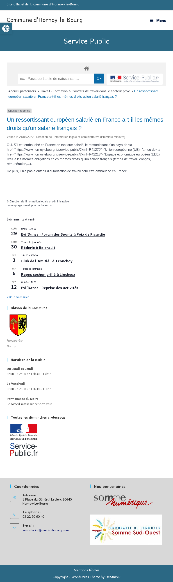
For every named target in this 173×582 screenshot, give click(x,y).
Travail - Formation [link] (54, 91)
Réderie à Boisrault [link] (38, 247)
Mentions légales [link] (87, 570)
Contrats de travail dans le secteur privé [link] (101, 91)
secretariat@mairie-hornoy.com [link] (46, 529)
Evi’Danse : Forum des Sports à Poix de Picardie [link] (63, 234)
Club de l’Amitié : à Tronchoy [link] (47, 261)
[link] (6, 28)
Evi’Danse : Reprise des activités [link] (49, 287)
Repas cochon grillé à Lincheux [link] (48, 274)
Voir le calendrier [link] (18, 296)
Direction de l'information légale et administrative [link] (39, 201)
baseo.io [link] (46, 205)
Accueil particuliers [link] (22, 91)
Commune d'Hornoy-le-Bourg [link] (45, 19)
